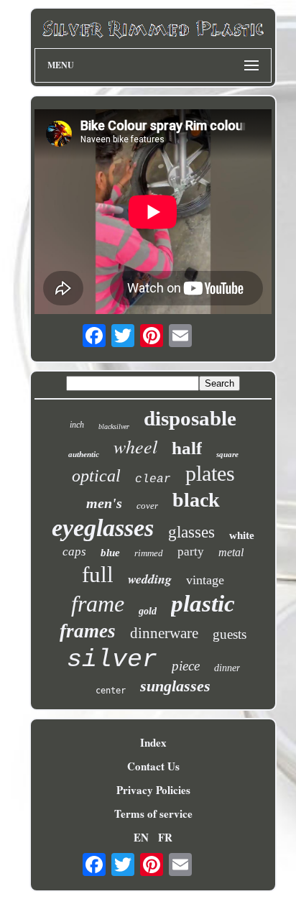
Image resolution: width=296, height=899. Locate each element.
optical (96, 475)
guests (229, 634)
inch (77, 425)
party (190, 551)
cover (147, 505)
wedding (150, 579)
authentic (83, 454)
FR (165, 837)
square (227, 454)
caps (74, 551)
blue (110, 552)
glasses (191, 532)
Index (153, 742)
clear (153, 479)
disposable (190, 418)
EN (141, 837)
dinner (227, 668)
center (111, 691)
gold (148, 611)
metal (231, 552)
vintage (205, 580)
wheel (135, 445)
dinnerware (164, 633)
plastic (203, 604)
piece (186, 665)
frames (88, 631)
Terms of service (153, 813)
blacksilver (113, 426)
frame (97, 604)
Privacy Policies (153, 790)
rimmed (148, 553)
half (187, 448)
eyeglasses (103, 528)
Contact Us (153, 766)
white (241, 535)
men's (104, 503)
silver (112, 659)
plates (210, 473)
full (98, 574)
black (196, 500)
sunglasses (175, 686)
